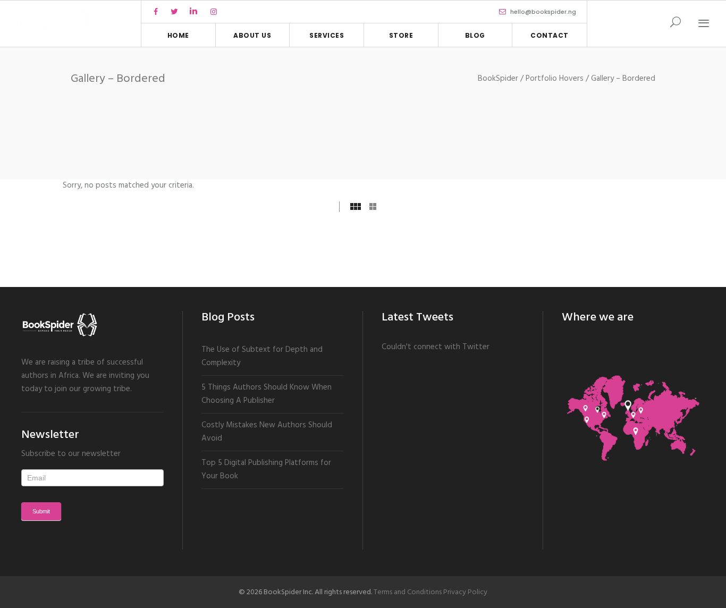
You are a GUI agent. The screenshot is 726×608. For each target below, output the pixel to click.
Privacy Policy (465, 592)
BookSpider (498, 79)
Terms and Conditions (408, 592)
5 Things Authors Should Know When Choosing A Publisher (266, 394)
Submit (41, 511)
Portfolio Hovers (555, 79)
